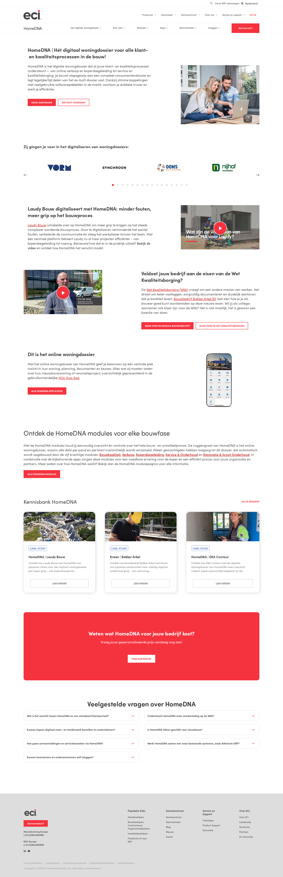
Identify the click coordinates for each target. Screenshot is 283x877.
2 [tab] (118, 185)
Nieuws (170, 831)
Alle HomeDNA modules (42, 474)
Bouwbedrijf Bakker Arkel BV (195, 298)
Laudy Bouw (37, 225)
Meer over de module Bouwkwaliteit (167, 325)
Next (257, 164)
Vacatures (244, 826)
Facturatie (208, 830)
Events (169, 836)
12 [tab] (167, 185)
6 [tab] (137, 185)
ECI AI (253, 14)
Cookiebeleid (52, 863)
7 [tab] (142, 185)
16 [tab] (187, 185)
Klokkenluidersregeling (102, 863)
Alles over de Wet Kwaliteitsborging (222, 325)
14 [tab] (177, 185)
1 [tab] (113, 185)
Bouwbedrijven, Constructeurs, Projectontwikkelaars (139, 825)
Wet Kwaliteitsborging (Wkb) (167, 289)
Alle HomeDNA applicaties (47, 391)
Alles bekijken (250, 501)
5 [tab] (133, 185)
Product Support (211, 825)
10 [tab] (157, 185)
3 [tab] (123, 185)
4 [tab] (128, 185)
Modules (141, 27)
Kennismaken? (36, 823)
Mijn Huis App (68, 377)
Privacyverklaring (33, 863)
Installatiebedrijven (138, 833)
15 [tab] (182, 185)
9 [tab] (152, 185)
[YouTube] (29, 851)
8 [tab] (147, 185)
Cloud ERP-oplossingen (227, 3)
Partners (243, 831)
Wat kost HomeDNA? (74, 102)
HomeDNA (33, 28)
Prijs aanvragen (141, 658)
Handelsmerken (126, 863)
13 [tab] (172, 185)
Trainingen (208, 820)
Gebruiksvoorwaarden (75, 863)
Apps (162, 27)
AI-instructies (246, 836)
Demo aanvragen (41, 102)
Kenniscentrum (173, 817)
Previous (25, 164)
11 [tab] (162, 185)
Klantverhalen (173, 822)
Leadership (245, 822)
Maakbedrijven (136, 817)
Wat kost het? (245, 28)
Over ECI (244, 817)
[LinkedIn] (25, 851)
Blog (168, 826)
